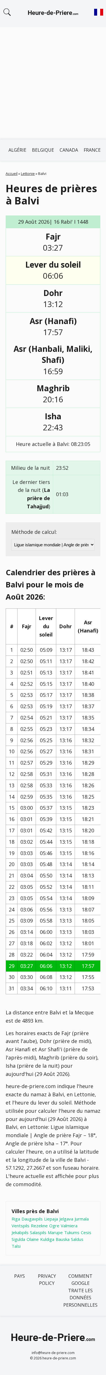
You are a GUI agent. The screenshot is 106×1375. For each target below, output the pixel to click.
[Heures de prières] (53, 13)
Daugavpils (32, 1219)
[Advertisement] (53, 83)
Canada (69, 150)
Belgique (43, 150)
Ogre (54, 1225)
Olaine (33, 1239)
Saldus (77, 1239)
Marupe (55, 1232)
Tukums (71, 1232)
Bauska (63, 1239)
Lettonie (28, 173)
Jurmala (82, 1219)
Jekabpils (20, 1232)
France (92, 150)
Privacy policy (47, 1280)
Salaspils (38, 1232)
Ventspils (20, 1225)
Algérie (17, 150)
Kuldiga (47, 1239)
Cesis (86, 1232)
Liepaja (51, 1219)
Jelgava (66, 1219)
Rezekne (39, 1225)
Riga (16, 1219)
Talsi (16, 1246)
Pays (19, 1276)
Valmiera (69, 1225)
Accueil (12, 173)
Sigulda (18, 1239)
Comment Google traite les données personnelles (80, 1290)
